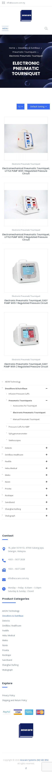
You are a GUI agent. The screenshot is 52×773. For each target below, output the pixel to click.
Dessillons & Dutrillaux (29, 48)
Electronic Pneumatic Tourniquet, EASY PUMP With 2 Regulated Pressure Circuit (26, 365)
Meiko (7, 475)
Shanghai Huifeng (13, 509)
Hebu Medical (11, 468)
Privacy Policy (8, 695)
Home (12, 48)
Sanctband (10, 502)
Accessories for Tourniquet (25, 405)
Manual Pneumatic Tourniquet (26, 419)
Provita (8, 488)
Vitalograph (10, 515)
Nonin (7, 482)
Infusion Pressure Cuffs (19, 393)
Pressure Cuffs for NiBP (19, 426)
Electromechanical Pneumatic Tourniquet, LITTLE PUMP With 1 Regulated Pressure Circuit (26, 171)
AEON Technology (13, 381)
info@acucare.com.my (16, 3)
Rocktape (9, 495)
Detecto (8, 448)
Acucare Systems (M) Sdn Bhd (34, 760)
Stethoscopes (15, 440)
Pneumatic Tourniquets (24, 52)
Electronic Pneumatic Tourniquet (29, 412)
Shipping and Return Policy (14, 700)
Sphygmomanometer (18, 433)
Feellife (8, 461)
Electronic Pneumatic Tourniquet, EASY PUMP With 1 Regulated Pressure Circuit (26, 302)
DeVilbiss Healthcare (14, 454)
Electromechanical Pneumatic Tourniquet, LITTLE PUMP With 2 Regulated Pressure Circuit (26, 237)
